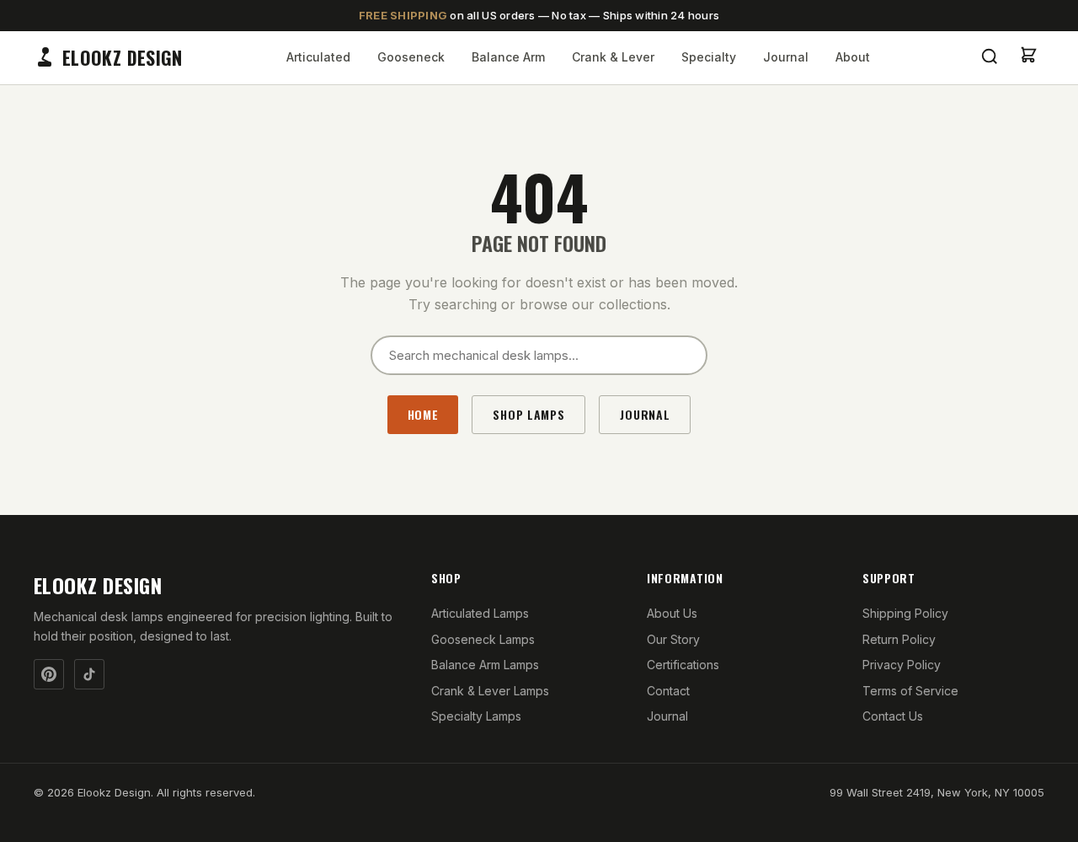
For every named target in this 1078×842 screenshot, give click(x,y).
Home (423, 414)
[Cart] (1028, 58)
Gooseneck (411, 57)
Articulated (318, 57)
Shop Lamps (528, 414)
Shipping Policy (905, 613)
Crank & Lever (613, 57)
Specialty (708, 57)
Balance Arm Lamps (485, 664)
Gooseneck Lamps (483, 639)
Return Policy (899, 639)
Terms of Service (910, 691)
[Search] (990, 57)
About (852, 57)
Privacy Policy (901, 664)
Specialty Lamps (476, 716)
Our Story (673, 639)
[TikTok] (89, 674)
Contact (668, 691)
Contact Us (892, 716)
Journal (785, 57)
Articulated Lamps (480, 613)
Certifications (683, 664)
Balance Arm (508, 57)
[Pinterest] (49, 674)
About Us (672, 613)
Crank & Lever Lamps (490, 691)
